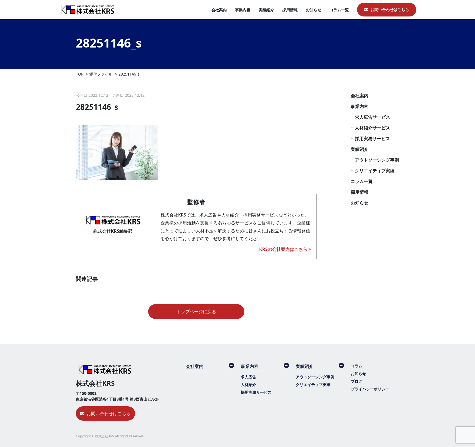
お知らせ (313, 9)
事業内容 (242, 9)
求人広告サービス (372, 117)
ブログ (356, 381)
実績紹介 (266, 9)
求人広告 (248, 376)
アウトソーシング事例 (377, 160)
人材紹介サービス (372, 128)
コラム (356, 365)
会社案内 (219, 9)
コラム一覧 (339, 9)
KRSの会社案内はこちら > (285, 249)
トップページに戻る (196, 312)
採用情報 (290, 9)
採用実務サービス (372, 138)
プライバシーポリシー (370, 389)
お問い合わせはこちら (390, 9)
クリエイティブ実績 (374, 171)
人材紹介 (248, 384)
